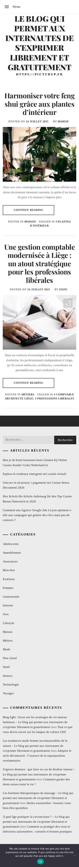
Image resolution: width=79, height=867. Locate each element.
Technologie (11, 684)
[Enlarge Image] (68, 135)
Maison (30, 221)
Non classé (10, 658)
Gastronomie (11, 596)
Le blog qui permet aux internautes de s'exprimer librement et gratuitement (39, 42)
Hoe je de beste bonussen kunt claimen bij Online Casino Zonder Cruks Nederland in (35, 462)
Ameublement (12, 552)
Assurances (10, 561)
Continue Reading (28, 210)
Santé (6, 667)
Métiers (27, 394)
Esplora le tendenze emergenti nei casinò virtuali (34, 474)
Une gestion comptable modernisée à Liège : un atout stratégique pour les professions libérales (39, 263)
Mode (6, 649)
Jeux (6, 614)
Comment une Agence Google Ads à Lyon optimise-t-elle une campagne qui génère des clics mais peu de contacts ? (37, 515)
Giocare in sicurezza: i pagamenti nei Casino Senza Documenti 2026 (36, 485)
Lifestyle (8, 623)
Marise (63, 121)
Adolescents (11, 544)
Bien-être (9, 570)
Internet (8, 605)
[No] (74, 855)
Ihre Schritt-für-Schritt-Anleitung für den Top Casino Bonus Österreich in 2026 (37, 499)
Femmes (8, 588)
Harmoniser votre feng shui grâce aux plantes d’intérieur (39, 104)
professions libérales (55, 398)
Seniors (7, 676)
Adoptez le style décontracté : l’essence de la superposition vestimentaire (37, 755)
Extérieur (9, 579)
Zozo (63, 289)
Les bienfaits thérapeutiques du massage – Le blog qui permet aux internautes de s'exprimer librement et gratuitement (38, 798)
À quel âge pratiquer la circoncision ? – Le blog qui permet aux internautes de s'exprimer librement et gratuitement (36, 821)
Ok (40, 861)
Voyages (8, 693)
